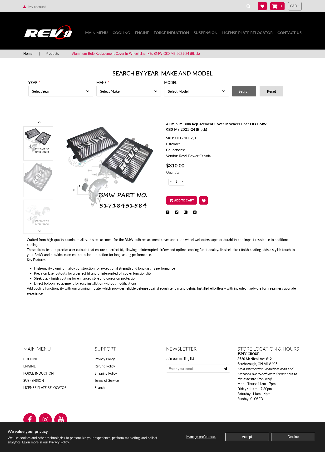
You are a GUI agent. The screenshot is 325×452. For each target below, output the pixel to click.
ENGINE (142, 32)
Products (52, 53)
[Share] (167, 212)
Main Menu (96, 32)
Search (100, 388)
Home (27, 53)
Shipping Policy (106, 373)
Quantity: (173, 172)
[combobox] (60, 91)
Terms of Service (107, 380)
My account (37, 7)
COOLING (121, 32)
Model (170, 82)
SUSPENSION (205, 32)
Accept (247, 437)
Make (101, 82)
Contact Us (289, 32)
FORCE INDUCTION (171, 32)
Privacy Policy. (59, 442)
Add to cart (184, 200)
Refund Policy (105, 366)
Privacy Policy (105, 359)
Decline (293, 437)
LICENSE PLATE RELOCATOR (247, 32)
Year (33, 82)
